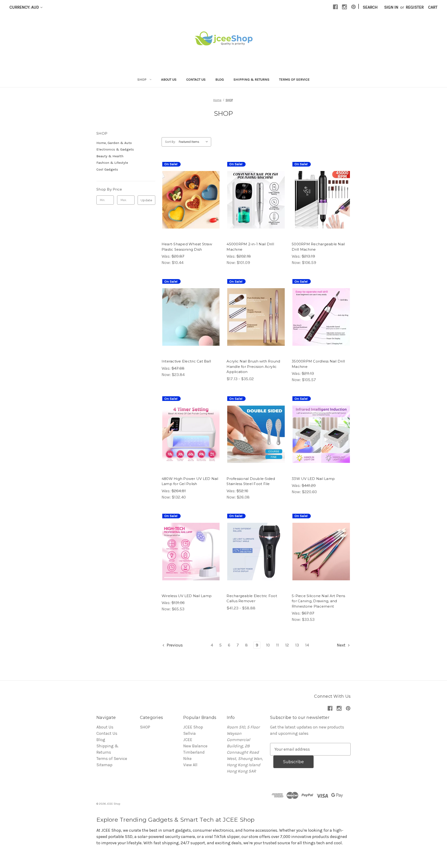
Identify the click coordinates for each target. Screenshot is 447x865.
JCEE (187, 739)
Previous (174, 645)
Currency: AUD (25, 7)
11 (277, 645)
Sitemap (104, 764)
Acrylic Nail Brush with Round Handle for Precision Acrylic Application (253, 366)
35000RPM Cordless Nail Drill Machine (318, 364)
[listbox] (194, 141)
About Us (168, 79)
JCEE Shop (193, 727)
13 (297, 645)
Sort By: (170, 142)
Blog (219, 79)
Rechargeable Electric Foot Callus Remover (252, 598)
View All (190, 764)
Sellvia (189, 733)
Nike (187, 758)
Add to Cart (321, 562)
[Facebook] (335, 6)
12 (287, 645)
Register (415, 7)
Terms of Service (294, 79)
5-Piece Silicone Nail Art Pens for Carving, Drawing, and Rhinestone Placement (318, 601)
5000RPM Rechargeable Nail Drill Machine (318, 247)
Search (370, 7)
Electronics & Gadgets (115, 149)
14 (307, 645)
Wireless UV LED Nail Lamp (187, 596)
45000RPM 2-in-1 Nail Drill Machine (250, 247)
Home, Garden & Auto (114, 143)
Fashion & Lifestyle (112, 163)
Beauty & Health (109, 156)
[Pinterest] (353, 6)
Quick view (187, 189)
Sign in (391, 7)
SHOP (141, 79)
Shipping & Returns (251, 79)
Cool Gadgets (107, 169)
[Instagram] (344, 6)
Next (341, 645)
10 (268, 645)
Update (146, 200)
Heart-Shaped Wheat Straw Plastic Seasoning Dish (187, 247)
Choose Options (191, 210)
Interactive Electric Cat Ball (186, 361)
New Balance (195, 746)
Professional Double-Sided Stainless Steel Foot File (251, 481)
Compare (189, 200)
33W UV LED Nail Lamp (313, 478)
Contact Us (196, 79)
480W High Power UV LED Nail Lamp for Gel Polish (190, 481)
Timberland (194, 752)
